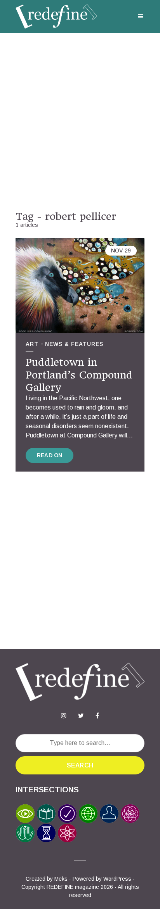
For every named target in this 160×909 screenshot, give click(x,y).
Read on (49, 455)
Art (32, 344)
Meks (61, 879)
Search (80, 765)
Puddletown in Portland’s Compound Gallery (79, 374)
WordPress (117, 879)
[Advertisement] (80, 122)
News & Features (74, 344)
